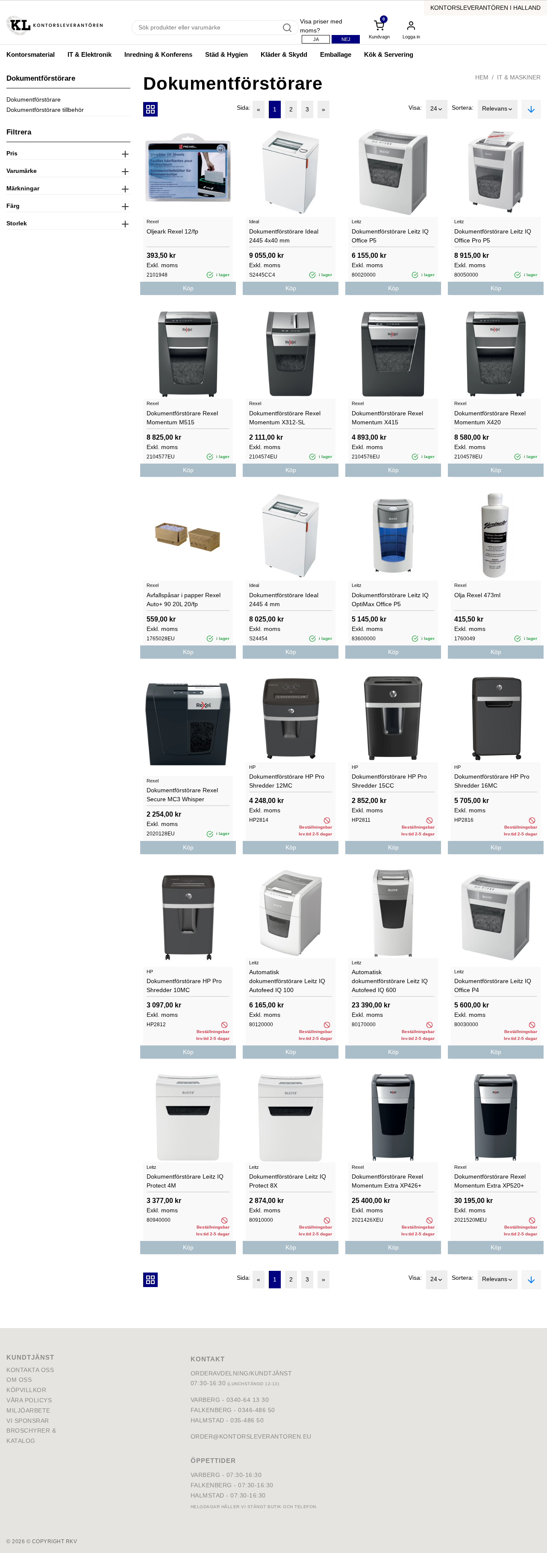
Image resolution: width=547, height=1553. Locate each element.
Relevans (494, 108)
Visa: (415, 107)
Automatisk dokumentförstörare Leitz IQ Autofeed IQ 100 (287, 981)
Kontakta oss (30, 1369)
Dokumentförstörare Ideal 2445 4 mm (283, 599)
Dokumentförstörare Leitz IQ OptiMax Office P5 (390, 599)
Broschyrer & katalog (31, 1435)
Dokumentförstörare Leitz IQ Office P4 (492, 985)
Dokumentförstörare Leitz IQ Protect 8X (287, 1181)
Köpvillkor (26, 1390)
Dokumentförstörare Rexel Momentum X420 (490, 418)
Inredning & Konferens (158, 54)
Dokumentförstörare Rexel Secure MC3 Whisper (182, 795)
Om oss (19, 1379)
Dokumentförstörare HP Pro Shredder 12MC (286, 781)
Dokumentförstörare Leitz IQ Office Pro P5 (492, 236)
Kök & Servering (388, 54)
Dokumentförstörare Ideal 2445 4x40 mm (283, 236)
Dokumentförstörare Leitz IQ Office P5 (390, 236)
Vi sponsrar (27, 1420)
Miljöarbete (28, 1410)
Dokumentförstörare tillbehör (45, 109)
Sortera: (462, 107)
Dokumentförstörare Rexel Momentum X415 (387, 418)
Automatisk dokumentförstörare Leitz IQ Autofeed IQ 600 (390, 981)
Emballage (335, 54)
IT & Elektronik (90, 54)
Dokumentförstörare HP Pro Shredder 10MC (184, 985)
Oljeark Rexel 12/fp (172, 231)
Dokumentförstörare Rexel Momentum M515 (182, 418)
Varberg (206, 1474)
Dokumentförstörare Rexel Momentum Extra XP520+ (490, 1181)
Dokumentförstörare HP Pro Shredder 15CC (389, 781)
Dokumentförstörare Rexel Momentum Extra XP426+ (387, 1181)
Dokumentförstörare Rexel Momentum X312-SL (285, 418)
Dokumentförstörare (33, 99)
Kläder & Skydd (284, 54)
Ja (316, 39)
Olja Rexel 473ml (477, 595)
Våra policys (29, 1400)
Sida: (243, 107)
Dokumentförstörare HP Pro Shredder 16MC (491, 781)
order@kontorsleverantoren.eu (251, 1436)
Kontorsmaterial (30, 54)
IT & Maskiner (519, 77)
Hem (481, 77)
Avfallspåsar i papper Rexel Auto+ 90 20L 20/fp (184, 599)
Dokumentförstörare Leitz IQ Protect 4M (185, 1181)
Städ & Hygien (226, 54)
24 (433, 108)
